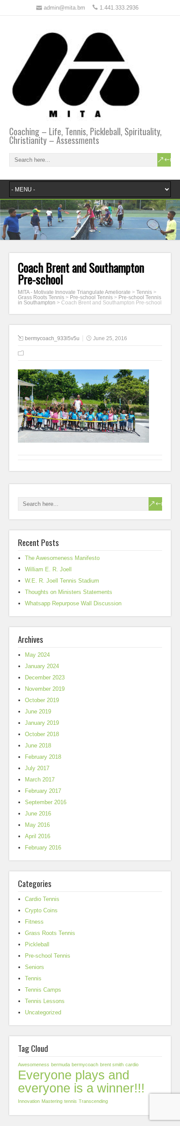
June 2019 (38, 711)
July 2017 (37, 768)
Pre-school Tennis (47, 955)
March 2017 (40, 779)
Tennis (33, 978)
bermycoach (85, 1064)
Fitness (34, 921)
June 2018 (38, 745)
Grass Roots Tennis (50, 933)
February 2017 (43, 791)
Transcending (93, 1101)
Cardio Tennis (42, 899)
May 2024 (37, 655)
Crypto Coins (41, 910)
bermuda (60, 1064)
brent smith (112, 1064)
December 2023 (45, 677)
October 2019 (42, 700)
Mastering (52, 1101)
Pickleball (37, 944)
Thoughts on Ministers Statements (68, 592)
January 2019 (42, 723)
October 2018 (42, 734)
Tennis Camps (43, 989)
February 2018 (43, 757)
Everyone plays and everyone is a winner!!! (81, 1081)
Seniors (34, 967)
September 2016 (45, 802)
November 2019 (45, 689)
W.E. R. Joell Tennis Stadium (62, 580)
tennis (70, 1101)
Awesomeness (33, 1064)
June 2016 (38, 813)
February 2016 (43, 847)
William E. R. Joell (48, 569)
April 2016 (37, 836)
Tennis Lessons (45, 1001)
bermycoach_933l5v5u (52, 338)
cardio (131, 1064)
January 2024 (42, 666)
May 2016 (37, 825)
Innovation (29, 1101)
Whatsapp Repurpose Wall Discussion (73, 603)
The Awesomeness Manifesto (62, 558)
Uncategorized (43, 1012)
